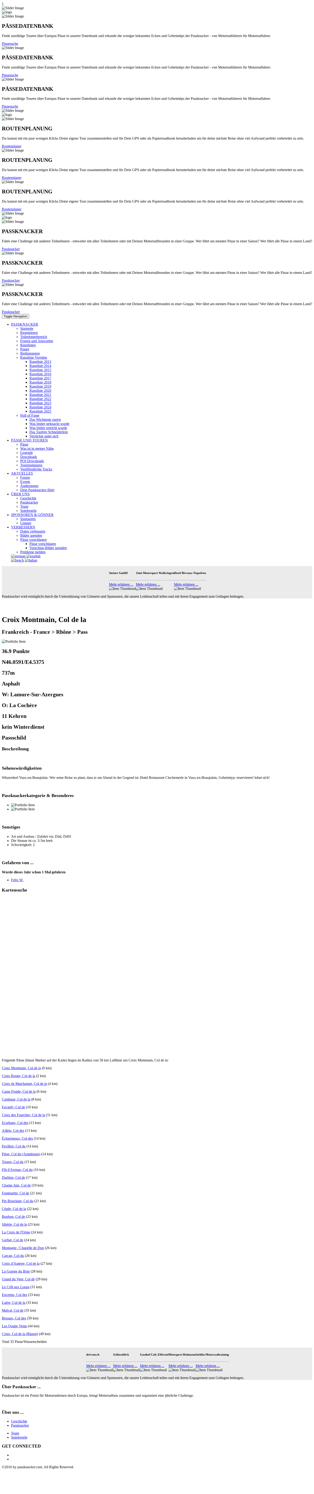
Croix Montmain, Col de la (21, 1068)
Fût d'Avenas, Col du (17, 1170)
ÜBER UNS (20, 494)
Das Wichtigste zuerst (45, 420)
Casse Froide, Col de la (19, 1091)
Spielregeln (28, 511)
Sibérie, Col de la (14, 1224)
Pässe (24, 444)
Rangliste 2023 (40, 403)
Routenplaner (11, 146)
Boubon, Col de (13, 1217)
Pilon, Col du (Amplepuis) (21, 1154)
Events (25, 482)
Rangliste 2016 (40, 374)
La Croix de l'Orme (16, 1232)
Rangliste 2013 (40, 362)
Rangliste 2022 (40, 399)
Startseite (26, 328)
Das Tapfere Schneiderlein (48, 432)
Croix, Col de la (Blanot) (20, 1334)
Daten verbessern (32, 531)
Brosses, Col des (14, 1318)
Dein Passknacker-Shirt (37, 490)
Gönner (25, 523)
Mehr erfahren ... (121, 584)
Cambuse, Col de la (16, 1099)
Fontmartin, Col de (15, 1193)
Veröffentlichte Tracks (36, 469)
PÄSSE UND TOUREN (29, 440)
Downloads (28, 457)
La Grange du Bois (16, 1271)
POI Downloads (32, 461)
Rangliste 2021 (40, 395)
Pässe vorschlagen (33, 540)
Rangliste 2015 (40, 370)
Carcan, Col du (13, 1256)
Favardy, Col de (13, 1107)
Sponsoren (28, 519)
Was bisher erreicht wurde (48, 428)
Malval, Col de (12, 1310)
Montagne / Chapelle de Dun (23, 1248)
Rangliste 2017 (40, 378)
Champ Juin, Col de (16, 1185)
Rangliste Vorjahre (33, 357)
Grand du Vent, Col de (18, 1279)
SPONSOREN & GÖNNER (32, 515)
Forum (25, 477)
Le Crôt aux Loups (15, 1287)
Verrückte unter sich (43, 436)
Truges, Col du (12, 1162)
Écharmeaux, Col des (17, 1138)
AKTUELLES (22, 473)
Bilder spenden (31, 535)
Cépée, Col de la (14, 1209)
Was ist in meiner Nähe (37, 448)
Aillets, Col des (13, 1131)
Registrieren (29, 333)
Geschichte (28, 498)
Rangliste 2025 (40, 411)
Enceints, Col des (14, 1295)
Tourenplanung (31, 465)
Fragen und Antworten (36, 341)
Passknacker (11, 249)
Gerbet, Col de (12, 1240)
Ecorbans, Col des (15, 1123)
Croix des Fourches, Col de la (23, 1115)
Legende (26, 453)
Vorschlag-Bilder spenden (48, 548)
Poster (24, 349)
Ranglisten (28, 345)
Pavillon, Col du (14, 1146)
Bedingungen (30, 353)
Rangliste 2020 (40, 391)
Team (24, 506)
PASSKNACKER (24, 324)
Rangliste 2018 (40, 382)
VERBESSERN (23, 527)
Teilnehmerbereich (33, 337)
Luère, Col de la (13, 1303)
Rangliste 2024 (40, 407)
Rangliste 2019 (40, 386)
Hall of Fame (29, 415)
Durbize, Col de (13, 1177)
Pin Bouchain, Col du (17, 1201)
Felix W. (17, 880)
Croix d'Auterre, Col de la (21, 1263)
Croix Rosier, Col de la (18, 1076)
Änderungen (29, 486)
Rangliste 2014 (40, 366)
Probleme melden (33, 552)
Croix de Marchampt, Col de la (24, 1084)
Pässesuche (10, 44)
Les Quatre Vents (14, 1326)
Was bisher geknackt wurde (49, 424)
